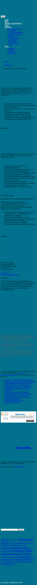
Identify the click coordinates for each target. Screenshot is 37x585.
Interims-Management (14, 34)
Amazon (15, 540)
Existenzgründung (13, 43)
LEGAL (7, 46)
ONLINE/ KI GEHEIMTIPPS (13, 24)
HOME (7, 20)
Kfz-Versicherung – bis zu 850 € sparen (16, 392)
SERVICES (8, 27)
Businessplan (12, 41)
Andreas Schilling (23, 447)
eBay (31, 543)
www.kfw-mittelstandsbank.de (10, 274)
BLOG (6, 22)
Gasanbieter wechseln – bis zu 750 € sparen (18, 385)
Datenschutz (12, 53)
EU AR (7, 25)
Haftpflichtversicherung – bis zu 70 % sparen (18, 394)
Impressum (11, 52)
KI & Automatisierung (15, 29)
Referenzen (11, 50)
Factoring (33, 548)
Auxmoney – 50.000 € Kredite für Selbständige (19, 380)
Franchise (6, 551)
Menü (3, 16)
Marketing (11, 36)
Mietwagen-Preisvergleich (12, 402)
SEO (28, 562)
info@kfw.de (5, 273)
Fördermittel (12, 31)
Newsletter (11, 48)
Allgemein (6, 540)
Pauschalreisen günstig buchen (14, 400)
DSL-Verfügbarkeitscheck (12, 399)
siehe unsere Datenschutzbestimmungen (13, 374)
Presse (10, 45)
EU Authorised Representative (13, 545)
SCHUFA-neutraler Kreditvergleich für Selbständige (20, 381)
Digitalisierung (22, 543)
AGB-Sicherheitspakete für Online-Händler (18, 383)
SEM (20, 562)
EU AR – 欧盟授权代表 (16, 32)
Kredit (25, 556)
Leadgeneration (13, 39)
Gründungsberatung (15, 553)
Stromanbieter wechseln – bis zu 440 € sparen (18, 387)
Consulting (12, 543)
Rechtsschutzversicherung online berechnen (18, 397)
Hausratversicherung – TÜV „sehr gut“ (16, 395)
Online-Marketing (13, 38)
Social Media (8, 564)
